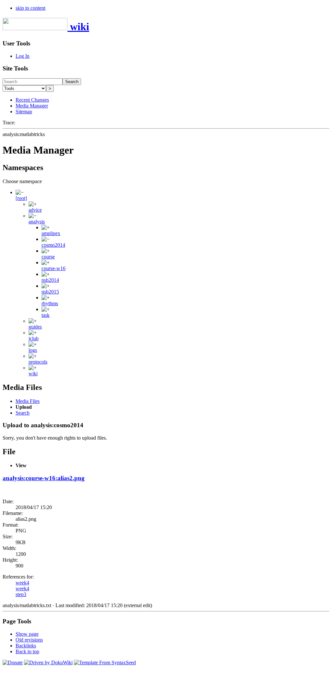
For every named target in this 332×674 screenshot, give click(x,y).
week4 (22, 582)
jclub (34, 338)
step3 (21, 594)
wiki (33, 373)
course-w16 (53, 268)
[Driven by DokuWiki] (48, 662)
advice (35, 210)
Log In (23, 56)
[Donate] (13, 662)
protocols (38, 362)
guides (35, 327)
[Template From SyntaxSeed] (105, 662)
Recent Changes (32, 100)
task (46, 315)
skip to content (30, 8)
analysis (37, 221)
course (48, 256)
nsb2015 (50, 291)
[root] (21, 198)
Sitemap (24, 111)
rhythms (50, 303)
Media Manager (32, 105)
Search (71, 81)
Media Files (28, 401)
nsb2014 (50, 280)
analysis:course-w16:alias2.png (44, 478)
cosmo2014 (53, 245)
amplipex (51, 233)
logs (33, 350)
